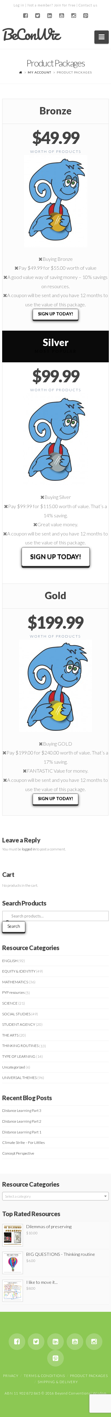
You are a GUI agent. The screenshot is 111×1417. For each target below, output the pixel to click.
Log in (19, 5)
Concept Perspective (18, 1153)
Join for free (65, 5)
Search (13, 926)
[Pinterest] (85, 16)
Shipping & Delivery (58, 1382)
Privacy (10, 1376)
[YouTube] (61, 16)
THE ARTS (10, 1035)
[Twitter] (38, 16)
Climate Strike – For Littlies (23, 1142)
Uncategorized (13, 1067)
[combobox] (55, 1196)
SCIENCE (10, 1003)
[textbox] (55, 1196)
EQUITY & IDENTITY (18, 971)
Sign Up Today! (55, 313)
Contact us (88, 5)
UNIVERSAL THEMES (19, 1077)
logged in (29, 849)
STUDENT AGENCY (18, 1024)
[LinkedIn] (50, 16)
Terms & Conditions (44, 1376)
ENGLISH (10, 960)
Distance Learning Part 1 (21, 1132)
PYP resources (13, 992)
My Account (39, 72)
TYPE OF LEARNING (18, 1056)
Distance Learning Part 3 (21, 1110)
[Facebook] (26, 16)
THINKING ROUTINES (20, 1045)
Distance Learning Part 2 (21, 1121)
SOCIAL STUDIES (16, 1014)
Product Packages (89, 1376)
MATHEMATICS (15, 982)
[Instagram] (73, 16)
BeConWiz (30, 34)
